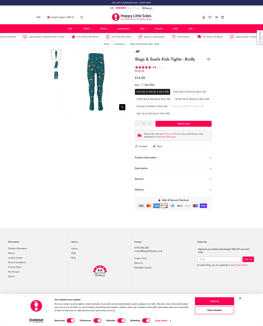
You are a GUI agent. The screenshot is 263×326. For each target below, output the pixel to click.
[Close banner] (240, 298)
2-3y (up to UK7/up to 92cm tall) (151, 107)
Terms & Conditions (17, 262)
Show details (161, 320)
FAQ (73, 253)
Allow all (214, 301)
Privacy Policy (14, 267)
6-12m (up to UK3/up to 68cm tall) (189, 92)
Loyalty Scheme (15, 257)
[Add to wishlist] (208, 59)
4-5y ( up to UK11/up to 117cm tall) (153, 114)
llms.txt (11, 276)
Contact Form (140, 258)
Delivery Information (17, 248)
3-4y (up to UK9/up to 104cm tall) (188, 107)
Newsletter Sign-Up (143, 267)
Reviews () (139, 70)
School (103, 28)
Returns (11, 253)
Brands (158, 28)
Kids (70, 28)
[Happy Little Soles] (131, 17)
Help (175, 28)
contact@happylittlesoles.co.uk (148, 251)
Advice (74, 248)
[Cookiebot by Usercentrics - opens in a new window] (36, 321)
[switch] (97, 320)
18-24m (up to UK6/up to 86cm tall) (192, 99)
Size (142, 28)
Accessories (123, 28)
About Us (138, 262)
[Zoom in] (122, 107)
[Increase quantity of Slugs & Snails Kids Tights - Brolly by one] (150, 124)
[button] (131, 7)
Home (106, 43)
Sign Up (248, 259)
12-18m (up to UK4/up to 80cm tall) (153, 99)
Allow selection (214, 310)
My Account (13, 271)
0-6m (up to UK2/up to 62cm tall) (152, 92)
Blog (73, 257)
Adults (86, 28)
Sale (191, 28)
